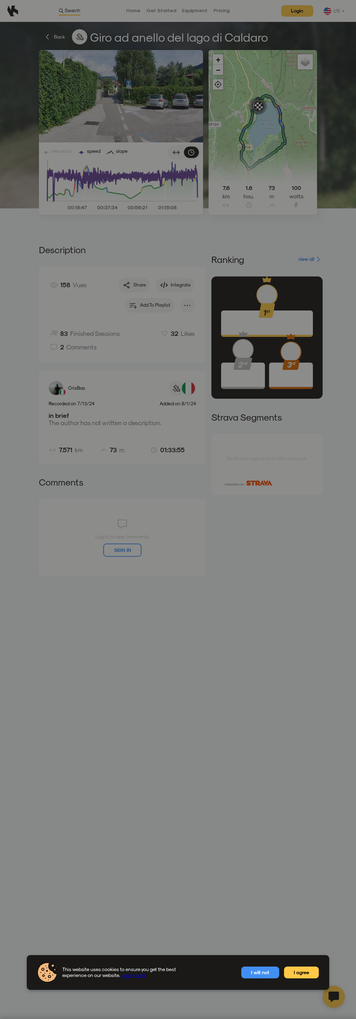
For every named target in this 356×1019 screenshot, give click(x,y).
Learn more (133, 975)
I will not (260, 972)
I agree (301, 972)
